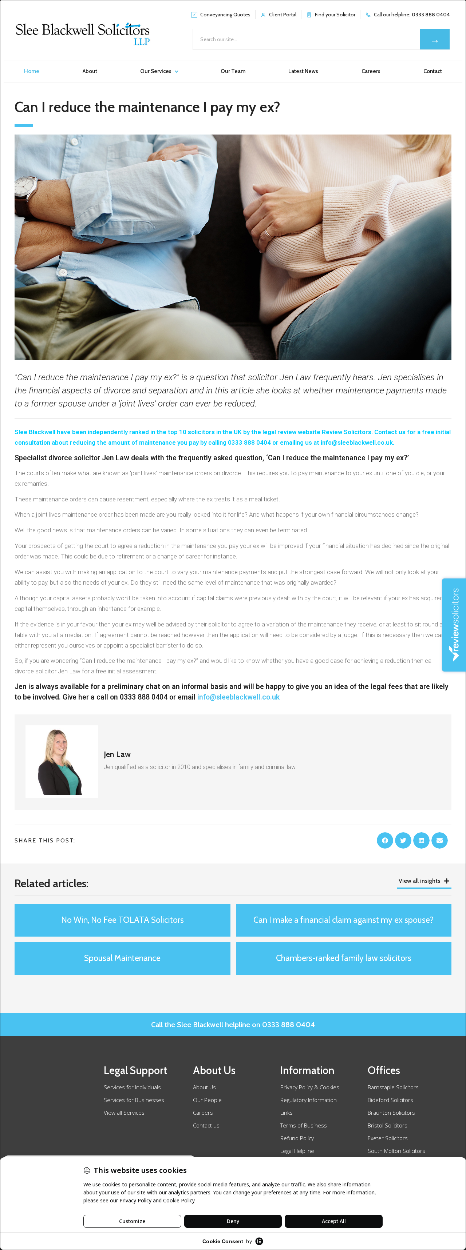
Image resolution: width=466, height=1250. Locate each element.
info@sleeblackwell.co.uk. (357, 442)
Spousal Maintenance (122, 958)
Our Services (155, 71)
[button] (385, 840)
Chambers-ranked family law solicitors (343, 958)
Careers (371, 71)
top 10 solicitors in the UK (205, 432)
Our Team (233, 71)
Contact (432, 71)
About (90, 71)
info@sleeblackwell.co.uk (238, 697)
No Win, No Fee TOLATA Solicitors (122, 920)
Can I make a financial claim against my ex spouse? (343, 920)
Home (31, 71)
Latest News (303, 71)
